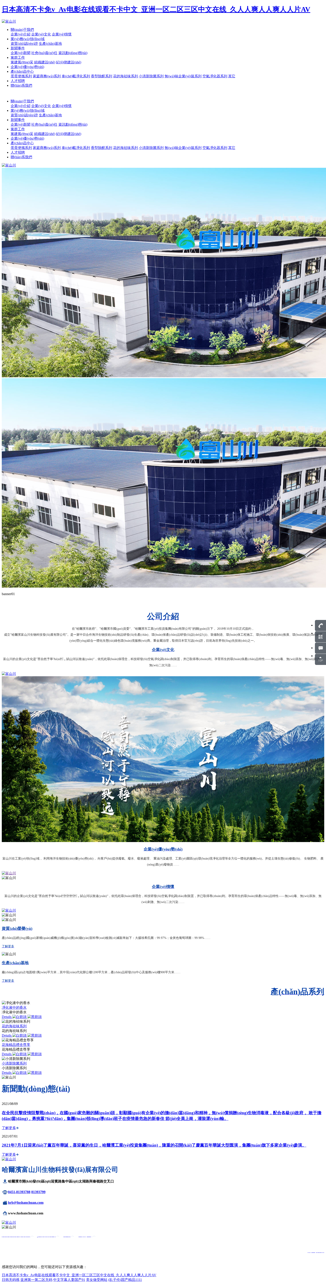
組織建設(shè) (44, 62)
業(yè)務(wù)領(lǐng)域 (28, 39)
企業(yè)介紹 (20, 34)
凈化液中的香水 (14, 1007)
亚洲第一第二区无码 (36, 1280)
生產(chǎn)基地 (50, 43)
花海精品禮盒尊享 (16, 1045)
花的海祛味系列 (125, 76)
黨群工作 (18, 57)
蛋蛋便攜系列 (21, 76)
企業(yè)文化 (41, 34)
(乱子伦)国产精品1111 (125, 1280)
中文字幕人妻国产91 (69, 1280)
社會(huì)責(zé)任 (44, 53)
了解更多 (9, 1128)
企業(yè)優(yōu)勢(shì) (27, 67)
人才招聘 (18, 81)
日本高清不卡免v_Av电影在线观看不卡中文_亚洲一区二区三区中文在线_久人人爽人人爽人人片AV (156, 9)
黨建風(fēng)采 (22, 62)
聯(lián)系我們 (21, 85)
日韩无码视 (11, 1280)
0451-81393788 (19, 1192)
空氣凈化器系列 (214, 76)
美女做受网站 (96, 1280)
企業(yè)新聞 (20, 53)
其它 (231, 76)
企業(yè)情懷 (62, 34)
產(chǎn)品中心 (22, 71)
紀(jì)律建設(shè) (68, 62)
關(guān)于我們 (22, 29)
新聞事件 (18, 48)
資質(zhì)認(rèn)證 (24, 43)
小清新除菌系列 (151, 76)
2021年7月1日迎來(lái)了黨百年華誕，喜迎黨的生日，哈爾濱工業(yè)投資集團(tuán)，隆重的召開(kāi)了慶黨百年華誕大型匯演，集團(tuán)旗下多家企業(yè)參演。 (154, 1145)
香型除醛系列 (101, 76)
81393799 (38, 1192)
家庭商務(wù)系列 (47, 76)
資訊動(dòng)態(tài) (72, 53)
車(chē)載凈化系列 (76, 76)
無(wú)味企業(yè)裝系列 (183, 76)
